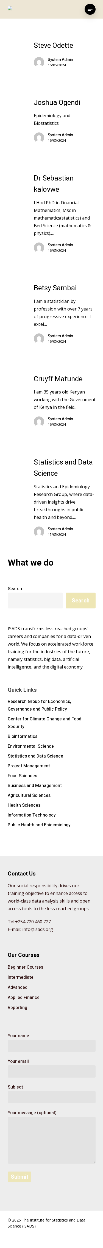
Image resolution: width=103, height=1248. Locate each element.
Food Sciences (22, 776)
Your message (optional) (32, 1113)
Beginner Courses (25, 967)
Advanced (17, 987)
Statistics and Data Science (35, 756)
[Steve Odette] (65, 56)
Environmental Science (31, 746)
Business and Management (35, 785)
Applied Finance (24, 997)
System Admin (60, 60)
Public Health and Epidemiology (39, 825)
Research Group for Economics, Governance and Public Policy (39, 705)
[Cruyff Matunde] (65, 403)
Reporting (17, 1007)
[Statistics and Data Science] (65, 499)
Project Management (29, 766)
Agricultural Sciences (29, 795)
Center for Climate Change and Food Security (44, 723)
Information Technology (32, 815)
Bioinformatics (22, 736)
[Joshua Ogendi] (65, 123)
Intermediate (21, 977)
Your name (18, 1036)
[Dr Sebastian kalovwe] (65, 215)
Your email (18, 1061)
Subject (15, 1087)
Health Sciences (24, 805)
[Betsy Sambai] (65, 316)
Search (15, 588)
